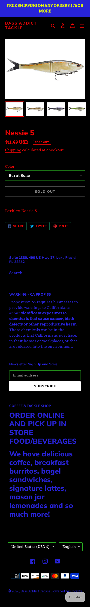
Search (15, 273)
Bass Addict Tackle (21, 25)
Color (10, 166)
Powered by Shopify (66, 591)
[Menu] (82, 25)
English (69, 546)
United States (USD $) (30, 546)
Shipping (13, 150)
